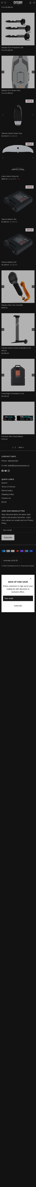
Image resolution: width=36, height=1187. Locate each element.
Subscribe (18, 606)
